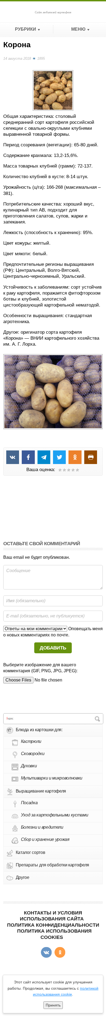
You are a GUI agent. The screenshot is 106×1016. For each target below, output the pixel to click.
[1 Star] (60, 470)
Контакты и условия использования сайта (52, 916)
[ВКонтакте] (46, 952)
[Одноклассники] (59, 952)
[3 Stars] (69, 470)
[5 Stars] (77, 470)
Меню (78, 29)
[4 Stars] (73, 470)
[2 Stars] (64, 470)
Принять (53, 1005)
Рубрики (25, 29)
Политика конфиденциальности (53, 925)
